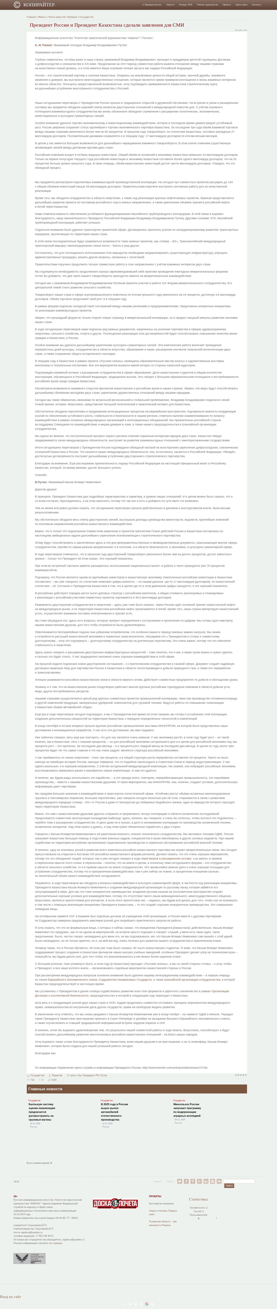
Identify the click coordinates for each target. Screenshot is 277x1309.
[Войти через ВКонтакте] (130, 1304)
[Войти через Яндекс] (141, 1304)
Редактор (57, 1075)
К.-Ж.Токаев (43, 45)
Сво (79, 1075)
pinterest (192, 1181)
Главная (31, 17)
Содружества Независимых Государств (125, 979)
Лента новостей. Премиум (62, 17)
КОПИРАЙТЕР (39, 4)
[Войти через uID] (124, 1304)
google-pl (199, 1181)
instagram (212, 1181)
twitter (179, 1181)
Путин (103, 1075)
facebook (186, 1181)
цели (73, 1075)
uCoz (16, 1181)
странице (57, 1243)
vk (219, 1181)
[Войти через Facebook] (135, 1304)
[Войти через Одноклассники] (152, 1304)
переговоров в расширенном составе (166, 858)
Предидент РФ (91, 1075)
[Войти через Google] (146, 1304)
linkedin (206, 1181)
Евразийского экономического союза (72, 979)
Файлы (42, 17)
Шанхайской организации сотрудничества (192, 979)
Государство (86, 17)
